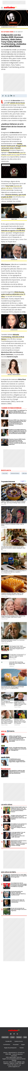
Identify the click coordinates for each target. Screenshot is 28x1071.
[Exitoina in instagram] (11, 1034)
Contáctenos (6, 1044)
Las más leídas (6, 805)
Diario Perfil (5, 1037)
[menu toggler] (2, 7)
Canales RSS (8, 1041)
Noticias (19, 1037)
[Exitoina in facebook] (14, 1034)
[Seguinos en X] (17, 1034)
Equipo (23, 1044)
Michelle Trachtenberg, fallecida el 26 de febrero (12, 337)
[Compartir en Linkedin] (11, 96)
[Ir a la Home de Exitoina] (10, 7)
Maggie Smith (21, 146)
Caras (12, 1037)
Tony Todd (4, 473)
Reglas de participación (10, 1047)
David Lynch (10, 146)
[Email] (14, 96)
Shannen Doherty (15, 473)
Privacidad (15, 1044)
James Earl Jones (7, 148)
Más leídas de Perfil (8, 872)
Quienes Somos (19, 1041)
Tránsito (21, 1047)
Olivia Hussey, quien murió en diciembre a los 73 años (13, 294)
